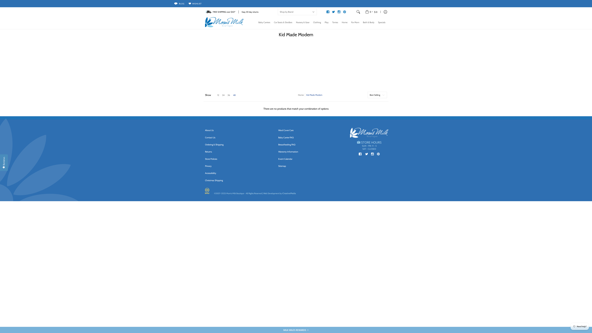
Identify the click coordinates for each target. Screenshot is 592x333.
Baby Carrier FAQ (286, 137)
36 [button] (229, 95)
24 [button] (223, 95)
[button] (296, 330)
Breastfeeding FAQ (286, 144)
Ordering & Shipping (214, 144)
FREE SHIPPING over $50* (224, 12)
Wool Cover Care (286, 130)
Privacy (208, 166)
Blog (181, 3)
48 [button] (234, 95)
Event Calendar (285, 159)
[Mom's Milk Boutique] (224, 22)
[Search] (358, 12)
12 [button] (218, 95)
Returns (208, 151)
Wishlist (197, 3)
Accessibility (210, 173)
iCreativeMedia (289, 193)
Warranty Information (288, 151)
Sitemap (282, 166)
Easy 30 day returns (250, 12)
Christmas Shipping (214, 180)
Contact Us (210, 137)
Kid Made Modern (314, 95)
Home (301, 95)
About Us (209, 130)
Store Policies (211, 159)
